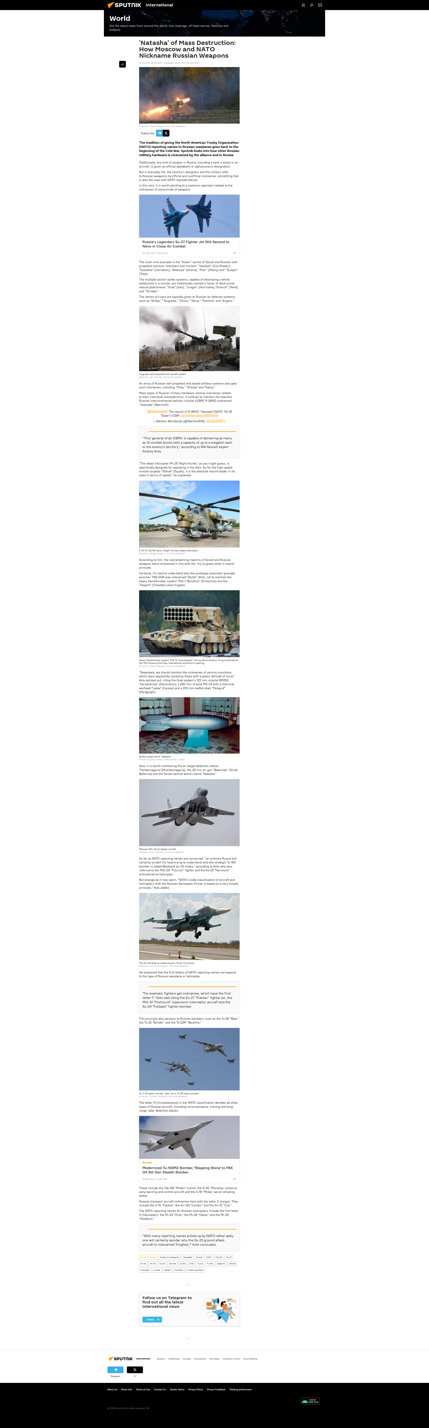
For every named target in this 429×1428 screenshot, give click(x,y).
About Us (112, 1389)
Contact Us (160, 1389)
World (143, 1257)
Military (214, 1358)
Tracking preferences (240, 1389)
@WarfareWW (157, 412)
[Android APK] (310, 1401)
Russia (147, 1162)
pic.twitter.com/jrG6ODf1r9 (199, 416)
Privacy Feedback (216, 1389)
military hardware (195, 1270)
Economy (200, 1358)
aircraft (232, 1263)
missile (157, 1270)
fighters (167, 1270)
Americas (174, 1358)
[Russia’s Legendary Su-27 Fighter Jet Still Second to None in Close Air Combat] (189, 216)
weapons (221, 1263)
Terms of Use (143, 1389)
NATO (208, 1257)
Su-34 (162, 1263)
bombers (179, 1270)
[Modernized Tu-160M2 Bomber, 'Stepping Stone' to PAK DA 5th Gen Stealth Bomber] (189, 1137)
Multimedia (250, 1358)
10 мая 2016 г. (216, 421)
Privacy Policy (195, 1389)
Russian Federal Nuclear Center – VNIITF (166, 759)
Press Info (126, 1389)
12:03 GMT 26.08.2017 (151, 62)
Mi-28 (143, 1263)
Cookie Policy (177, 1389)
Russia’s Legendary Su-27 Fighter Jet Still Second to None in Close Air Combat (185, 244)
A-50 (191, 1263)
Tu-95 (182, 1263)
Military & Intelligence (169, 1257)
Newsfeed (187, 1257)
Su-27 (229, 1257)
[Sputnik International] (126, 9)
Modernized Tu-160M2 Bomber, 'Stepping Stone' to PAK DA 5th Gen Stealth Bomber (187, 1170)
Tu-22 (200, 1263)
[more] (234, 253)
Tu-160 (210, 1263)
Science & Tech (231, 1358)
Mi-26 (152, 1263)
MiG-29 (219, 1257)
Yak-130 (172, 1263)
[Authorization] (303, 5)
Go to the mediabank (176, 126)
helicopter (145, 1270)
